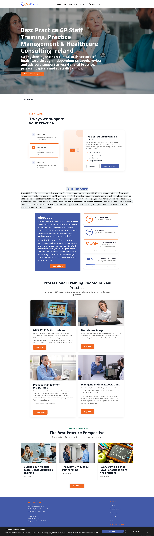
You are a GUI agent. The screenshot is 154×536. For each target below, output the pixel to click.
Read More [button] (77, 486)
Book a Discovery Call (109, 166)
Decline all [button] (136, 531)
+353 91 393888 (32, 516)
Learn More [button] (58, 266)
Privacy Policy (71, 534)
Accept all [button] (112, 531)
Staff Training (91, 4)
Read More (92, 166)
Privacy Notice (114, 513)
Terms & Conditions (116, 509)
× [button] (152, 528)
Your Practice (79, 4)
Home (59, 4)
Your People (67, 4)
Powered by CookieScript (145, 535)
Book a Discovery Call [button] (33, 74)
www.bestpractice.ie (33, 518)
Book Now (40, 412)
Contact (112, 521)
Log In (101, 4)
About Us (112, 505)
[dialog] (77, 531)
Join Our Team (114, 517)
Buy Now (39, 347)
